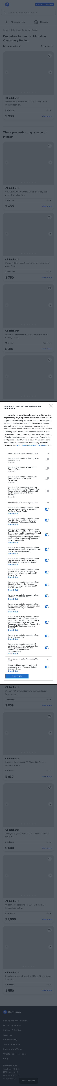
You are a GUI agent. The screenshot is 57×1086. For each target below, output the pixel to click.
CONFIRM (17, 676)
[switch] (47, 459)
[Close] (51, 406)
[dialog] (28, 543)
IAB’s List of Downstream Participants (31, 445)
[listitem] (28, 453)
